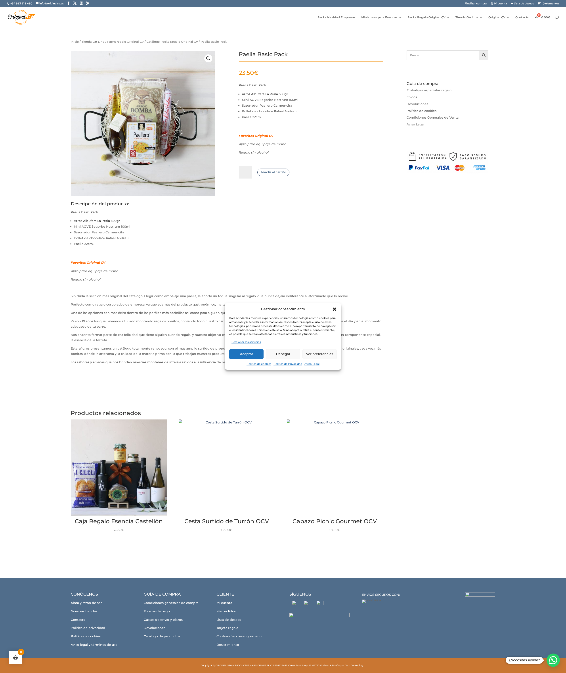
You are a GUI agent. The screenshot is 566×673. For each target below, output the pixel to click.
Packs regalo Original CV (125, 41)
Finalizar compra (476, 3)
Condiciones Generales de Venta (433, 117)
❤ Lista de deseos (522, 3)
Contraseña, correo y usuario (239, 636)
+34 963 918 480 (21, 3)
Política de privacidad (88, 628)
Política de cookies (259, 363)
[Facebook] (295, 604)
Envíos (412, 97)
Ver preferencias (319, 354)
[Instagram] (308, 604)
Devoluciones (417, 104)
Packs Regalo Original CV (426, 17)
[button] (334, 309)
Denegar (283, 354)
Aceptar (246, 354)
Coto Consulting (354, 665)
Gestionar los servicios (246, 342)
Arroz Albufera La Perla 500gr (265, 94)
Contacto (522, 17)
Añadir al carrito (273, 172)
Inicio (75, 41)
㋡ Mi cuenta (499, 3)
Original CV (496, 17)
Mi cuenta (224, 603)
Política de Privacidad (287, 363)
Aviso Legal (311, 363)
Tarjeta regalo (227, 628)
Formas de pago (157, 611)
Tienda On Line (466, 17)
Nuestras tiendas (84, 611)
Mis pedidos (226, 611)
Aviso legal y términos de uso (94, 645)
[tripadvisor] (320, 604)
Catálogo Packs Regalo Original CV (172, 41)
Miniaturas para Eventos (379, 17)
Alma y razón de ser (86, 603)
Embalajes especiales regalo (429, 90)
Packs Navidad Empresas (336, 17)
